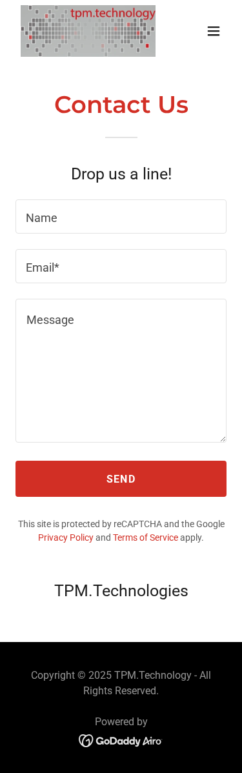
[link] (88, 31)
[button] (214, 31)
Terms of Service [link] (145, 537)
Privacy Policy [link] (66, 537)
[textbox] (121, 216)
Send (121, 479)
